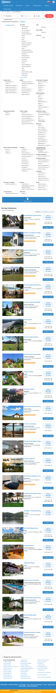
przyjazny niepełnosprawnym (43, 151)
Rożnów (26, 341)
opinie (52, 211)
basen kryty (41, 127)
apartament (24, 28)
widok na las (42, 187)
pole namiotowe (25, 57)
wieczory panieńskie (44, 167)
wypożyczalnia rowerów (44, 145)
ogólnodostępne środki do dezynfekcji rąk (28, 186)
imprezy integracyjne (44, 160)
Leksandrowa (27, 497)
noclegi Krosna (24, 675)
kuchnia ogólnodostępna (43, 100)
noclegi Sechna (41, 665)
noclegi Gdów (23, 660)
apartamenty (9, 81)
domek (23, 35)
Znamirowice (27, 358)
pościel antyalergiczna (44, 156)
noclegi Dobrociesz (25, 670)
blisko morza (42, 176)
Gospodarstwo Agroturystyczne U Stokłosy (37, 493)
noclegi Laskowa (7, 663)
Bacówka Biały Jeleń (30, 615)
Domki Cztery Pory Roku (31, 580)
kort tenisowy (42, 136)
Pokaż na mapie (28, 201)
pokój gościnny (25, 55)
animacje (25, 149)
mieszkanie (24, 46)
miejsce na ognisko (43, 107)
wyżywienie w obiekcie (28, 123)
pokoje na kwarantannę (28, 189)
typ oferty (22, 24)
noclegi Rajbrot (41, 670)
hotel (23, 39)
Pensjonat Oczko (29, 389)
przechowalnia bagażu (44, 114)
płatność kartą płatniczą (12, 193)
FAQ (28, 684)
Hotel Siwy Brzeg (29, 563)
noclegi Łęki (40, 663)
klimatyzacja (42, 85)
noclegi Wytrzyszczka (25, 678)
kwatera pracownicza (27, 43)
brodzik (24, 151)
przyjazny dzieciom (27, 169)
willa (23, 68)
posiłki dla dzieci (27, 121)
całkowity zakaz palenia (28, 83)
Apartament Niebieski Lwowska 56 (34, 476)
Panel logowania (32, 686)
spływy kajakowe (43, 140)
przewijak (25, 167)
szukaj (50, 16)
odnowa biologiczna (26, 50)
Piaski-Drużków (27, 288)
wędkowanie (42, 143)
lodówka (41, 105)
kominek (41, 98)
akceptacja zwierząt (27, 81)
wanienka (25, 171)
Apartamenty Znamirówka (32, 354)
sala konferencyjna (43, 161)
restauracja (24, 75)
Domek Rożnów (29, 545)
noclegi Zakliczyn (7, 673)
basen (40, 125)
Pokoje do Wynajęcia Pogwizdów (34, 441)
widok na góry (42, 184)
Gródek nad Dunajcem (29, 236)
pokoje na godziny (43, 112)
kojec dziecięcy (26, 152)
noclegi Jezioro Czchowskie (43, 672)
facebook (4, 684)
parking (24, 87)
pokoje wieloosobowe (11, 92)
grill (40, 96)
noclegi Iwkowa (24, 671)
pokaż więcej (23, 77)
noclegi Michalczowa (42, 668)
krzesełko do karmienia (28, 154)
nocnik (24, 158)
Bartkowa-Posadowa (29, 271)
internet (24, 85)
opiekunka (25, 160)
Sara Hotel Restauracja (31, 528)
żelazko (40, 91)
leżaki (40, 103)
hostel (23, 37)
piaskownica (25, 162)
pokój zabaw (25, 165)
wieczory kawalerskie (44, 165)
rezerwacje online (9, 25)
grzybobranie (42, 132)
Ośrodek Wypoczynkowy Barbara (34, 597)
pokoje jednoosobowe (11, 89)
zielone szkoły (42, 169)
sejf (39, 118)
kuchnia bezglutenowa (28, 116)
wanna (7, 114)
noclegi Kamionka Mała (43, 660)
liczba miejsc (39, 30)
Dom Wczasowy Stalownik (32, 267)
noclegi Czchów (7, 661)
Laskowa (26, 393)
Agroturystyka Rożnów (31, 337)
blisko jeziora (42, 173)
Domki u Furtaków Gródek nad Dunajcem (37, 233)
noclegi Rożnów (7, 665)
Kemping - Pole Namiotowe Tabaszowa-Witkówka (39, 511)
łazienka (41, 87)
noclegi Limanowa (7, 668)
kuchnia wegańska (27, 118)
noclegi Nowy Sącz (7, 676)
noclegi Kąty (23, 673)
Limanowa (26, 566)
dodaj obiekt (22, 686)
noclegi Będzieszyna (42, 666)
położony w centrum (44, 180)
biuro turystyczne (26, 30)
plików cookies (14, 690)
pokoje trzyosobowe (11, 91)
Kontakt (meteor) (13, 684)
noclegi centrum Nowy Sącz (44, 677)
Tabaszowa (26, 514)
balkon (40, 83)
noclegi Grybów (24, 665)
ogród (40, 109)
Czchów (26, 323)
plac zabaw (25, 163)
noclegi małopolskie (42, 674)
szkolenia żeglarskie (11, 184)
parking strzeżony (27, 89)
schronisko (24, 61)
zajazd (23, 70)
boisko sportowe (43, 130)
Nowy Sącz (26, 480)
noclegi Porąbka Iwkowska (26, 668)
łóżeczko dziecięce (27, 156)
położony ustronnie (43, 178)
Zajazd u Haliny (28, 372)
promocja (38, 35)
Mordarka (26, 410)
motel (23, 48)
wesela (40, 163)
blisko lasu (41, 174)
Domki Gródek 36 (29, 458)
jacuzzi (7, 149)
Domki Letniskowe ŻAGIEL (32, 302)
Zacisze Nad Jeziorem (30, 250)
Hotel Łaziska (28, 319)
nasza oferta (51, 684)
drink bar (25, 112)
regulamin (22, 684)
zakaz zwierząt (26, 94)
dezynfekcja (25, 184)
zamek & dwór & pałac (27, 72)
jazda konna (42, 134)
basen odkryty (42, 129)
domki (7, 83)
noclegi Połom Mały (25, 676)
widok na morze (42, 189)
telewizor (41, 89)
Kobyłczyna (26, 219)
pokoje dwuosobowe (11, 87)
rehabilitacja (26, 92)
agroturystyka (25, 26)
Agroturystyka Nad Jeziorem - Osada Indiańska (38, 285)
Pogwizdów (26, 445)
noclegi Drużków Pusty (25, 666)
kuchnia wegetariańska (28, 120)
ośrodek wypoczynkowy (27, 52)
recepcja (41, 116)
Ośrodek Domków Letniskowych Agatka (36, 632)
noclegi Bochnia (7, 675)
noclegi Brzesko (7, 670)
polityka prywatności (36, 684)
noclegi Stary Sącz (7, 678)
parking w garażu (27, 91)
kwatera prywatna (26, 44)
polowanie (41, 138)
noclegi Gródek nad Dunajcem (10, 666)
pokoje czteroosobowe (11, 85)
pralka (7, 112)
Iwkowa (26, 619)
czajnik (40, 94)
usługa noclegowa (26, 66)
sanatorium (24, 59)
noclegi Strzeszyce (41, 661)
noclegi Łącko (23, 661)
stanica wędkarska (26, 64)
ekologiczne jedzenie (28, 114)
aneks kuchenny (43, 81)
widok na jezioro (43, 185)
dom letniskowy (25, 32)
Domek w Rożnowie (30, 424)
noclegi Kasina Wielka (25, 663)
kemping (24, 41)
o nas (45, 684)
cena (37, 24)
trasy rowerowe (42, 141)
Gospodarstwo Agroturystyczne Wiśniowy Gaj (38, 215)
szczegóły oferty (48, 227)
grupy (24, 193)
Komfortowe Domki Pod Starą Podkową (36, 406)
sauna (7, 151)
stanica (23, 62)
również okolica (8, 19)
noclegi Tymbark (7, 671)
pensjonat (24, 53)
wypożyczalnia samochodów (42, 120)
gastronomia (25, 73)
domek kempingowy (26, 34)
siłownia (8, 152)
